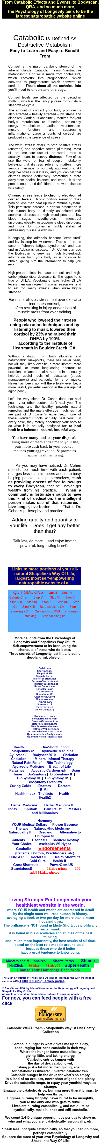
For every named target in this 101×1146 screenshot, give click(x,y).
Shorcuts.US (44, 704)
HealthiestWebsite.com (44, 726)
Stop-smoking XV (52, 607)
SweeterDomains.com (44, 718)
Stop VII (70, 597)
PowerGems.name (44, 686)
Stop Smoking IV (53, 616)
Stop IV (67, 593)
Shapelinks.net (44, 676)
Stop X (47, 602)
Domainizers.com (44, 716)
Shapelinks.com (44, 699)
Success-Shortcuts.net (45, 681)
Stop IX (32, 602)
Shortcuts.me (45, 671)
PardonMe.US (45, 691)
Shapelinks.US (44, 694)
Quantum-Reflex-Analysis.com (44, 736)
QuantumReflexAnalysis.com (45, 731)
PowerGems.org (44, 709)
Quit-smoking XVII (47, 611)
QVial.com (45, 668)
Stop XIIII (28, 607)
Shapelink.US (45, 673)
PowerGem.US (45, 707)
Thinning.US (44, 702)
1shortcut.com (44, 689)
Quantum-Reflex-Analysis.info (44, 734)
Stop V (38, 597)
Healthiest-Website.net (45, 684)
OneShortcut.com (44, 696)
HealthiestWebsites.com (45, 729)
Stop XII (62, 602)
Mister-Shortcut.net (44, 678)
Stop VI (55, 597)
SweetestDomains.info (45, 721)
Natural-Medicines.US (44, 724)
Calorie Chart (18, 597)
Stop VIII (16, 602)
